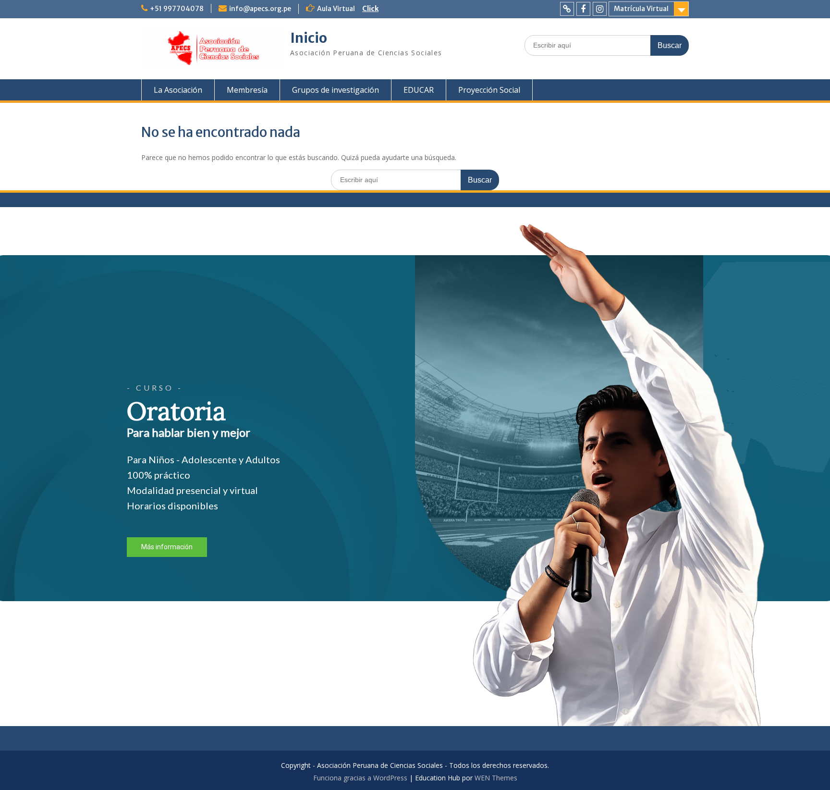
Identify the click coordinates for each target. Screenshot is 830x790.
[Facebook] (583, 9)
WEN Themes (496, 777)
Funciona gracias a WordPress (360, 777)
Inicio (308, 38)
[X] (567, 9)
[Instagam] (600, 9)
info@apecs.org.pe (260, 8)
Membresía (247, 90)
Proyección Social (489, 90)
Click (370, 8)
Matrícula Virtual (641, 8)
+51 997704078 (177, 8)
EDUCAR (418, 90)
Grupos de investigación (335, 90)
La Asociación (178, 90)
